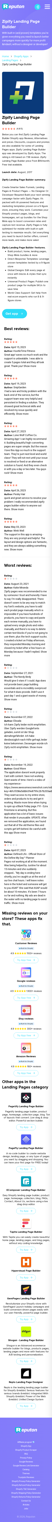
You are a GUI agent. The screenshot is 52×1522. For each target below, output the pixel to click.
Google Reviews (26, 1462)
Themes (26, 1473)
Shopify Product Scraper (26, 1450)
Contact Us (26, 1501)
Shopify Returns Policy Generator (26, 1497)
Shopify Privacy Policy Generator (26, 1481)
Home (5, 56)
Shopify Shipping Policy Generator (26, 1493)
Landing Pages (10, 60)
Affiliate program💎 (26, 1442)
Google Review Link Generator (26, 1465)
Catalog (26, 1469)
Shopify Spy (26, 1446)
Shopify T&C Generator (26, 1489)
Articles (26, 1505)
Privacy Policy (26, 1458)
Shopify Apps (21, 56)
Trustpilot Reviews (26, 1477)
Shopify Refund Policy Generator (26, 1485)
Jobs (26, 1508)
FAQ (26, 1454)
